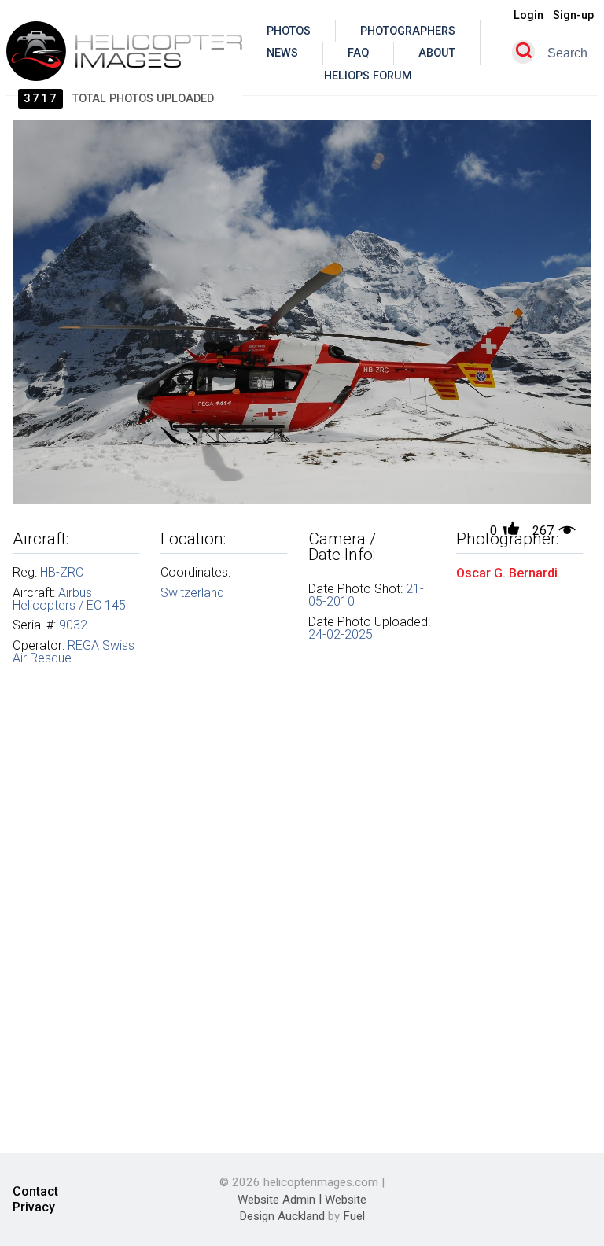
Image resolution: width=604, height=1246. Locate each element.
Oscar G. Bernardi (507, 572)
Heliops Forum (368, 76)
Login (528, 15)
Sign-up (573, 15)
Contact (35, 1192)
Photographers (407, 31)
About (436, 53)
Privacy (34, 1207)
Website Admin (276, 1199)
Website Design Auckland (302, 1207)
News (282, 53)
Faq (358, 53)
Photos (289, 31)
